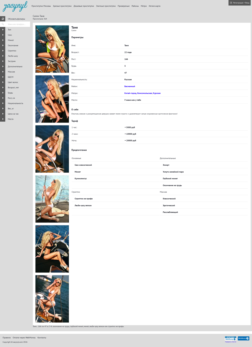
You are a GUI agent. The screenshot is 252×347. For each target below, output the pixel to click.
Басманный (129, 86)
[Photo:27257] (52, 99)
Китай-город (130, 93)
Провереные (124, 6)
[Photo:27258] (52, 149)
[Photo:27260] (52, 249)
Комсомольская (144, 93)
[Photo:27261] (52, 299)
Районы (135, 6)
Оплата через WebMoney (24, 337)
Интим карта (154, 6)
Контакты (42, 337)
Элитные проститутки (106, 6)
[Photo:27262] (52, 49)
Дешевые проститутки (84, 6)
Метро (144, 6)
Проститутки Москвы (41, 6)
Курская (157, 93)
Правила (7, 337)
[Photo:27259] (52, 199)
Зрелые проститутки (62, 6)
